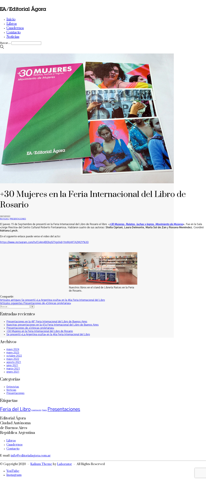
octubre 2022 (14, 356)
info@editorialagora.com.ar (31, 456)
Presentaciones (18, 219)
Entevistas (12, 387)
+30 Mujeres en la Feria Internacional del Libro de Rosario (39, 331)
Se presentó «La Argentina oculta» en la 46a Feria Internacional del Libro (48, 334)
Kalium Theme (41, 464)
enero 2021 (12, 372)
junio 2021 (12, 365)
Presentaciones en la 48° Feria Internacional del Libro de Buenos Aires (46, 321)
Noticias (4, 219)
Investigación (36, 410)
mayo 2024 (12, 349)
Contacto (12, 449)
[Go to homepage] (23, 13)
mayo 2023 (12, 352)
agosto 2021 (13, 362)
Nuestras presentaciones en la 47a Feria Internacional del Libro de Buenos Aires (52, 325)
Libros (11, 441)
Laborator (64, 464)
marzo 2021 (13, 368)
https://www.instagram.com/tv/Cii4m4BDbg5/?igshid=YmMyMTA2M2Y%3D (44, 242)
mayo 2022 (12, 359)
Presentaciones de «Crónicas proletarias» (30, 328)
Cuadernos (14, 445)
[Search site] (2, 48)
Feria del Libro (15, 409)
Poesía (44, 410)
